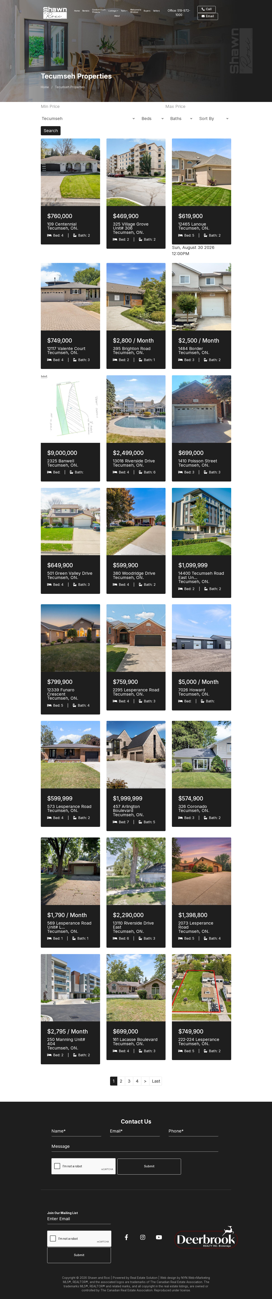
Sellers (156, 11)
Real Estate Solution (143, 1277)
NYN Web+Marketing (195, 1277)
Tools (123, 11)
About (117, 16)
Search (51, 130)
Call (208, 9)
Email (209, 16)
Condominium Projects (99, 10)
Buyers (147, 11)
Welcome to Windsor (135, 10)
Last (156, 1081)
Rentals (85, 11)
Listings (112, 11)
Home (77, 11)
